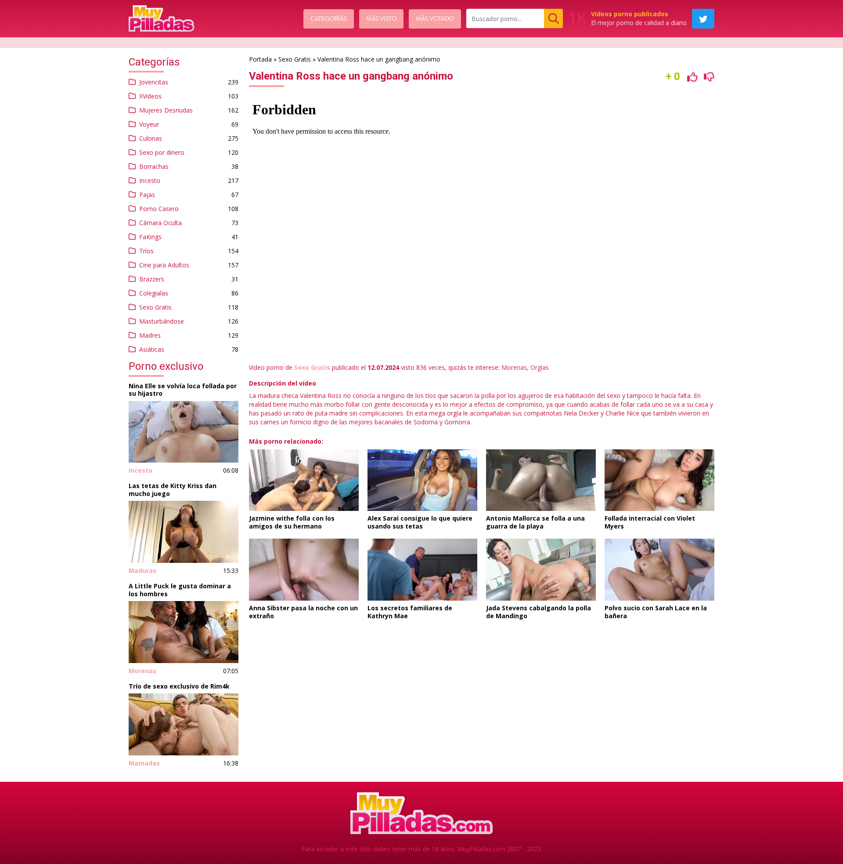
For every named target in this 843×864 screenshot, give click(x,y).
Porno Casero (159, 208)
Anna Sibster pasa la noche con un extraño (303, 612)
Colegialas (153, 293)
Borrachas (154, 166)
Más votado (435, 19)
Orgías (539, 367)
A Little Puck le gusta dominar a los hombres (180, 590)
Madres (150, 335)
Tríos (146, 251)
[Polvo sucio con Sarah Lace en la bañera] (659, 570)
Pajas (147, 194)
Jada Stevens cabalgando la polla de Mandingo (538, 612)
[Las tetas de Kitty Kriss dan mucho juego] (183, 532)
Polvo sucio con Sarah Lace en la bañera (656, 612)
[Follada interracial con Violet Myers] (659, 480)
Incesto (149, 180)
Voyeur (149, 124)
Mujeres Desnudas (166, 110)
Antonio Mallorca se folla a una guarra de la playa (535, 522)
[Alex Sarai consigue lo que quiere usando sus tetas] (422, 480)
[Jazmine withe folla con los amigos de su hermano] (304, 480)
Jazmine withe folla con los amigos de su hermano (292, 522)
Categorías (328, 19)
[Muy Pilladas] (162, 18)
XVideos (150, 96)
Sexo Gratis (155, 307)
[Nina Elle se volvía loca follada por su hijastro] (183, 432)
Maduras (142, 570)
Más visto (381, 19)
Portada (260, 59)
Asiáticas (151, 349)
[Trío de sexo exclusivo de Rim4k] (183, 724)
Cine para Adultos (164, 265)
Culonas (150, 138)
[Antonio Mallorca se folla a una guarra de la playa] (541, 480)
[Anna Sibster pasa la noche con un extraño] (304, 570)
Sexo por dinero (161, 152)
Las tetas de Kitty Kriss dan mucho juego (172, 489)
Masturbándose (161, 321)
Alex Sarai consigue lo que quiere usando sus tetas (419, 522)
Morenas (142, 671)
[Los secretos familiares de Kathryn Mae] (422, 570)
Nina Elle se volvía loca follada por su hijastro (183, 389)
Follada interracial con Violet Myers (650, 522)
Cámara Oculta (160, 223)
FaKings (150, 237)
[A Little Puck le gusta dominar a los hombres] (183, 632)
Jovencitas (153, 82)
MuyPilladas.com (481, 849)
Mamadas (144, 763)
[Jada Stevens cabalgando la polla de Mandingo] (541, 570)
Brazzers (151, 279)
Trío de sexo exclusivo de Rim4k (179, 686)
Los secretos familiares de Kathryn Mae (409, 612)
